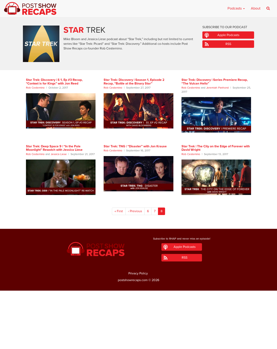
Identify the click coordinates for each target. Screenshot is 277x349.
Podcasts (235, 8)
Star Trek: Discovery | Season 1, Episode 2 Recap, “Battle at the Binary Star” (134, 82)
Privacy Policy (138, 273)
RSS (228, 44)
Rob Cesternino (35, 87)
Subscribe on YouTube (138, 335)
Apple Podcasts (228, 35)
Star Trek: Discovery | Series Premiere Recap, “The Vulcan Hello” (214, 82)
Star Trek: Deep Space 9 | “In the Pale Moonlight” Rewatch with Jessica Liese (54, 148)
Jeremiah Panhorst (217, 87)
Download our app (138, 344)
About (255, 8)
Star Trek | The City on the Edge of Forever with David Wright (215, 148)
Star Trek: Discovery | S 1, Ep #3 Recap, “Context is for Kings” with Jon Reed (54, 82)
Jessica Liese (59, 154)
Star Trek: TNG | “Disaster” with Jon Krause (135, 146)
